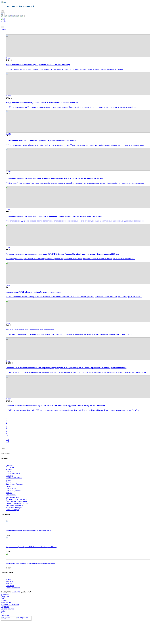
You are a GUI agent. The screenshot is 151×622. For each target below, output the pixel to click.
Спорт (8, 480)
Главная (4, 29)
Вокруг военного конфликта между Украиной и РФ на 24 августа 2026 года (38, 65)
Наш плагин (6, 602)
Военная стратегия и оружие (17, 499)
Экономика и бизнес (14, 478)
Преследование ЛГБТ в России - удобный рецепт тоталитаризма (33, 292)
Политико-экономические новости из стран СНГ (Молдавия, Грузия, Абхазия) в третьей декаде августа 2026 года (54, 216)
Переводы (5, 615)
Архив (8, 482)
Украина (9, 465)
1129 (7, 442)
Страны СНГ (11, 488)
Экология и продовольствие (17, 503)
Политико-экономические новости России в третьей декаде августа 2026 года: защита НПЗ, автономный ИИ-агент (54, 178)
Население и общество (15, 508)
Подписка (5, 607)
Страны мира (11, 495)
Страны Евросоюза (13, 491)
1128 (7, 440)
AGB (3, 598)
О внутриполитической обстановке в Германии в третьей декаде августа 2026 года (41, 140)
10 (7, 435)
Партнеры (5, 596)
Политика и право (13, 497)
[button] (2, 14)
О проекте (5, 594)
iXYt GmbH (16, 592)
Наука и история (12, 510)
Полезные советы (13, 473)
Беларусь (9, 469)
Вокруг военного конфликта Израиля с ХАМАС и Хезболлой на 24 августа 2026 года (42, 103)
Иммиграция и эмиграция (16, 501)
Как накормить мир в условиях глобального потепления (30, 330)
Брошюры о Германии (14, 484)
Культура (9, 476)
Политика (10, 467)
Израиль (9, 493)
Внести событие (7, 609)
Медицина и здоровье (14, 505)
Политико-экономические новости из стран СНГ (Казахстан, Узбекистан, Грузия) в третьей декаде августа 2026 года (55, 406)
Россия (8, 486)
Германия (9, 471)
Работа (3, 611)
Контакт (4, 600)
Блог (3, 613)
